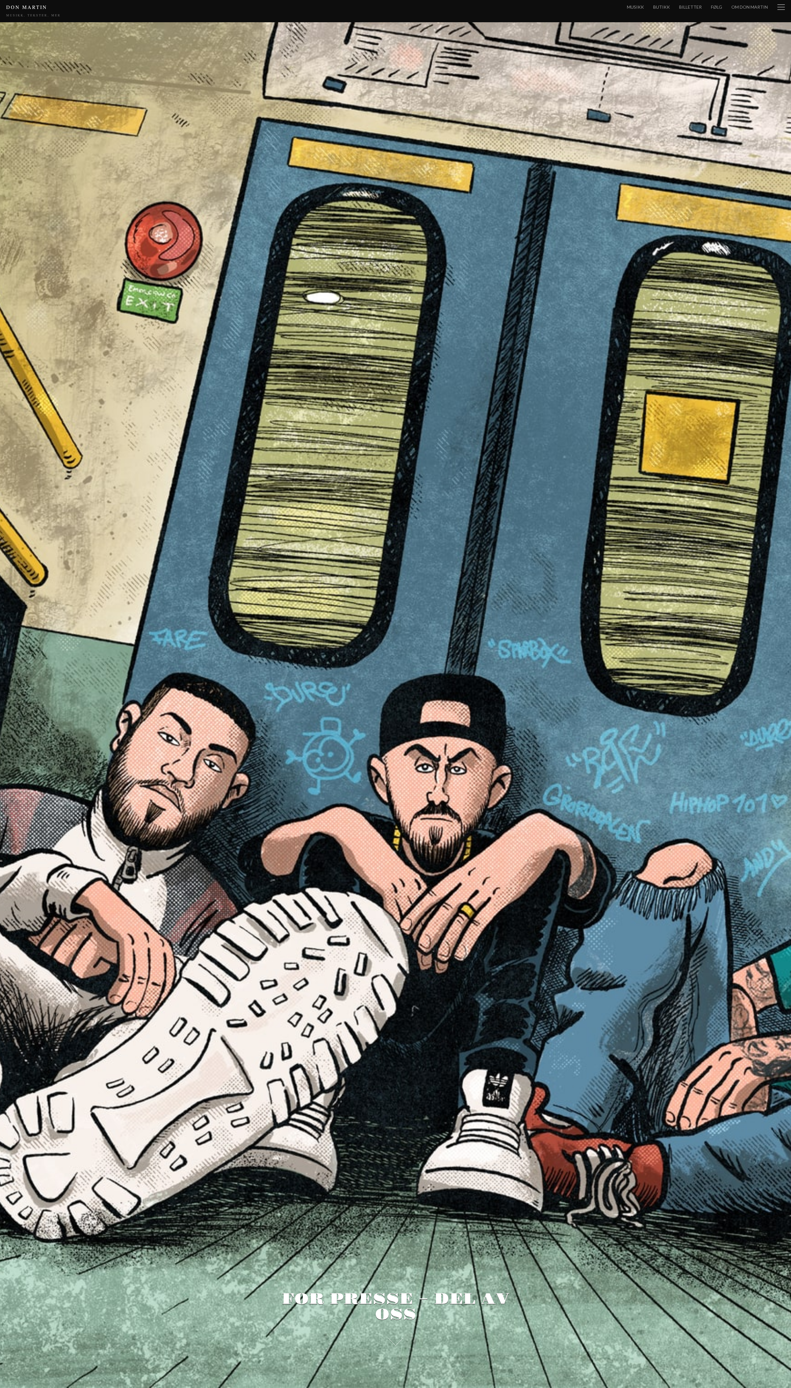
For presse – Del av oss (395, 1306)
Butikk (661, 7)
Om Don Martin (749, 7)
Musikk (635, 7)
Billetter (690, 7)
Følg (716, 7)
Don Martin (26, 7)
